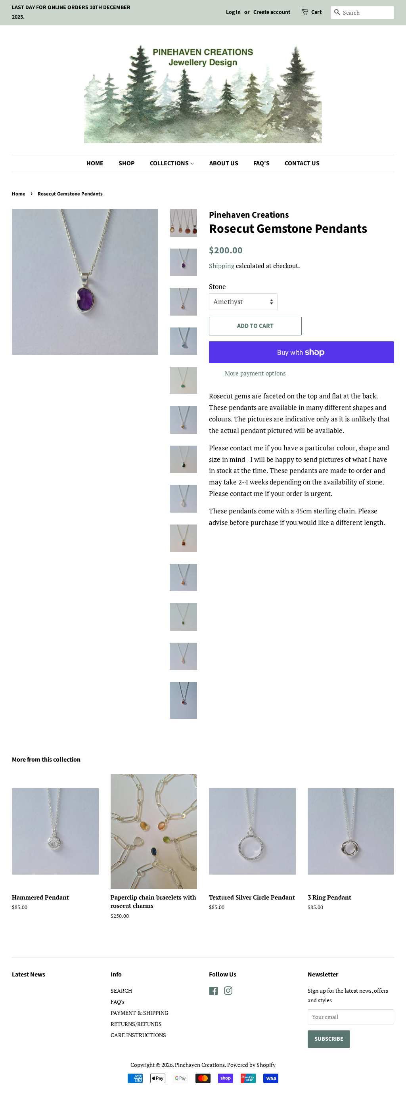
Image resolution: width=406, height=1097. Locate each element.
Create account (271, 12)
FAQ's (261, 163)
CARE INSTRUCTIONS (138, 1035)
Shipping (221, 265)
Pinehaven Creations (200, 1064)
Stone (217, 286)
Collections (170, 163)
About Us (223, 163)
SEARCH (121, 990)
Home (94, 163)
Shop (127, 163)
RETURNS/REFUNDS (136, 1024)
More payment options (255, 373)
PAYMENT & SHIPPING (140, 1013)
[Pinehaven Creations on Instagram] (228, 992)
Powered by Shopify (251, 1064)
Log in (233, 12)
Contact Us (302, 163)
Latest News (28, 974)
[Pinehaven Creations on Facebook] (213, 992)
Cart (316, 12)
